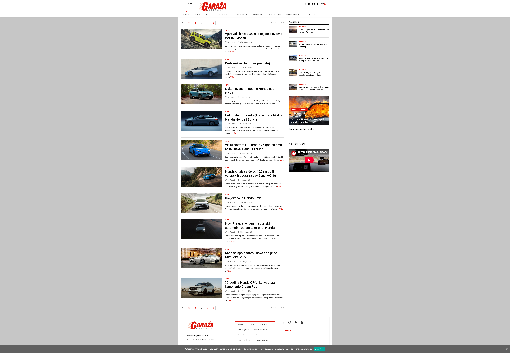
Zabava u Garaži (262, 340)
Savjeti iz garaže (241, 14)
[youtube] (305, 4)
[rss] (309, 4)
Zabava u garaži (311, 14)
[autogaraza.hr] (210, 10)
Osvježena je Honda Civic (243, 198)
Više (232, 52)
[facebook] (317, 4)
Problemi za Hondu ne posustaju (248, 63)
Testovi (197, 14)
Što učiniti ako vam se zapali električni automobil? (307, 121)
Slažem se (319, 349)
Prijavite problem (292, 14)
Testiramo (209, 14)
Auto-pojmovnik (260, 335)
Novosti (186, 14)
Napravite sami (258, 14)
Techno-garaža (224, 14)
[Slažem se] (506, 349)
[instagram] (313, 4)
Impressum (288, 330)
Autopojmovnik (275, 14)
